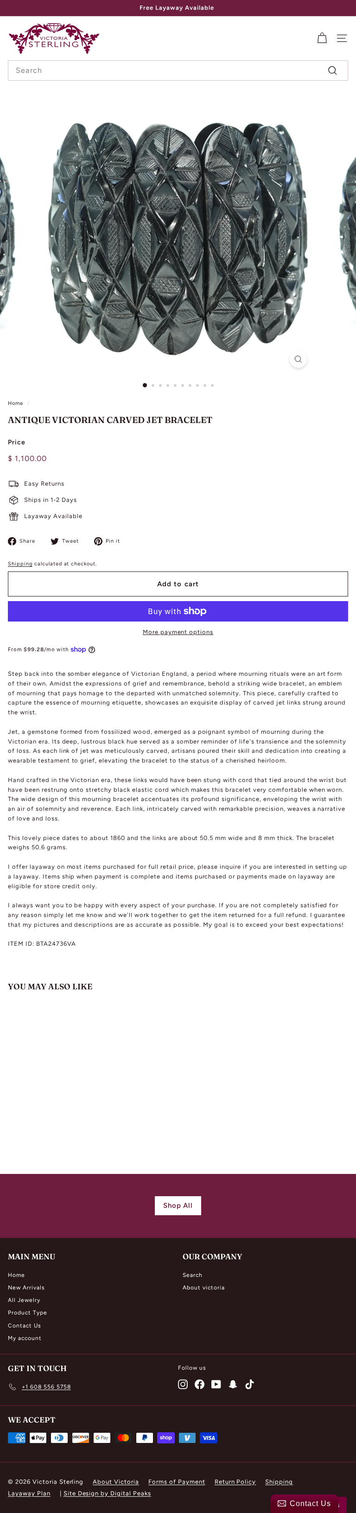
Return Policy (235, 1481)
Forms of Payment (176, 1481)
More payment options (178, 631)
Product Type (27, 1312)
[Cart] (322, 38)
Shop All (178, 1205)
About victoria (204, 1287)
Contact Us (24, 1325)
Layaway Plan (29, 1493)
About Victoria (116, 1481)
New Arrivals (26, 1287)
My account (25, 1338)
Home (15, 403)
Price (16, 442)
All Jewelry (24, 1300)
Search (193, 1275)
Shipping (20, 564)
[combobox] (178, 70)
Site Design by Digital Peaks (107, 1493)
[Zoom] (298, 359)
